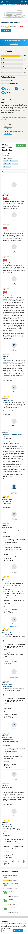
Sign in (21, 1)
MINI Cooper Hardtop (14, 626)
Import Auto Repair (16, 117)
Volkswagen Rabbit (14, 780)
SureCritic (2, 4)
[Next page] (24, 861)
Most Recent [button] (21, 177)
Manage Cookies (6, 930)
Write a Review (6, 30)
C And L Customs (8, 899)
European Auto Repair (10, 4)
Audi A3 (14, 521)
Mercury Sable (14, 493)
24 (22, 861)
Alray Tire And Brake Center (10, 883)
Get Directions (8, 133)
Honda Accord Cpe (14, 730)
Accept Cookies (17, 930)
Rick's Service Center (9, 907)
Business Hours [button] (8, 128)
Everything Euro (7, 891)
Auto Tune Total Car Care (10, 875)
